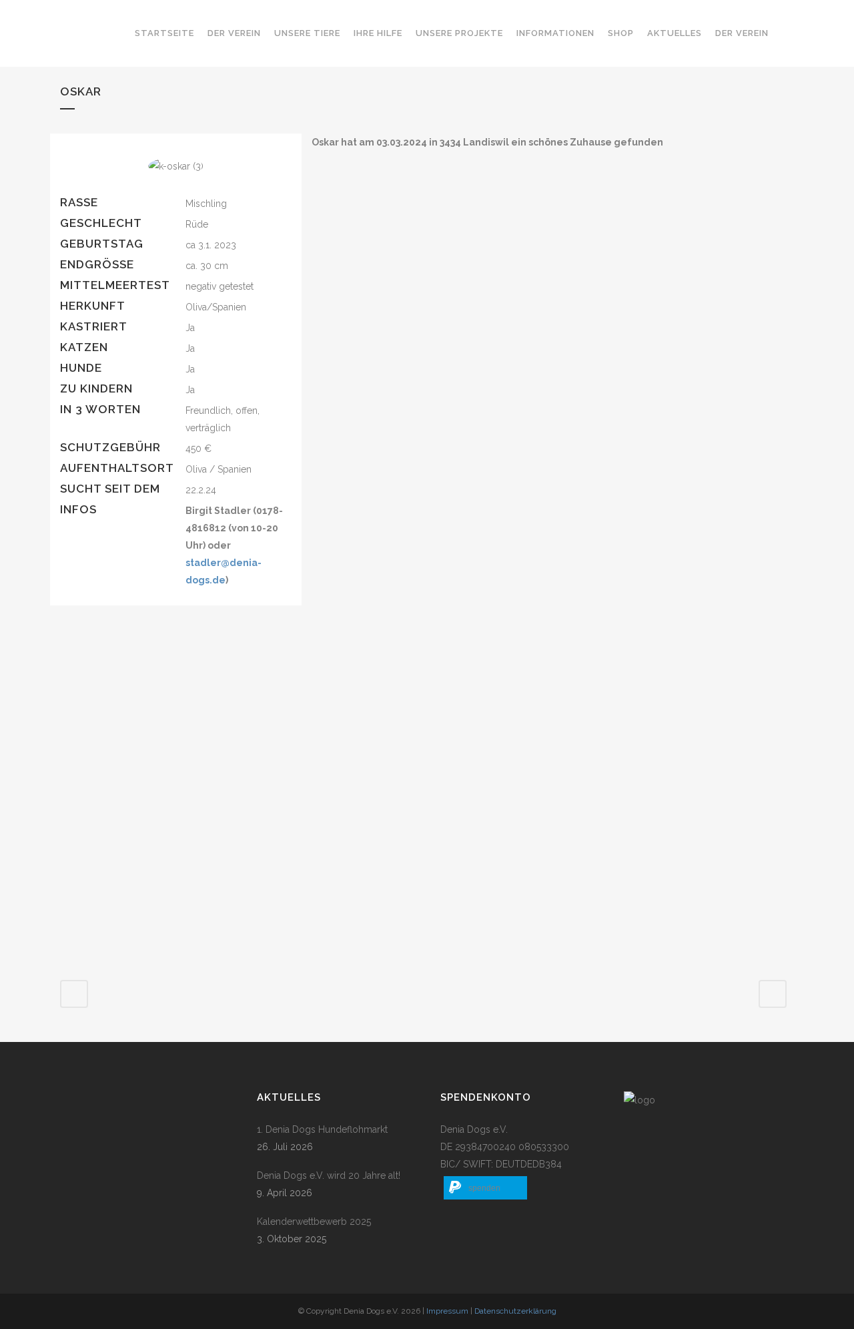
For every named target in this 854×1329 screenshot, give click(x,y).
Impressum (447, 1311)
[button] (485, 1188)
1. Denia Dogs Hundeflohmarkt (322, 1129)
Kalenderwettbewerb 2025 (314, 1221)
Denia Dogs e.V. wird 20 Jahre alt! (328, 1175)
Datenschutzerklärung (515, 1311)
